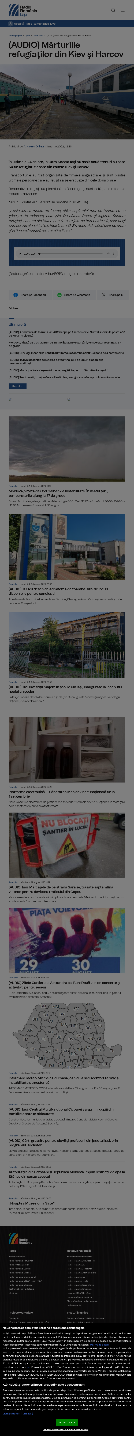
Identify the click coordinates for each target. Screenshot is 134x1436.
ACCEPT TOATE (67, 1423)
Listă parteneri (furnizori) (18, 1413)
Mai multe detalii (99, 1344)
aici (28, 1367)
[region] (67, 1379)
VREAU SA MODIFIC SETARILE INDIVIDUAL (65, 1430)
